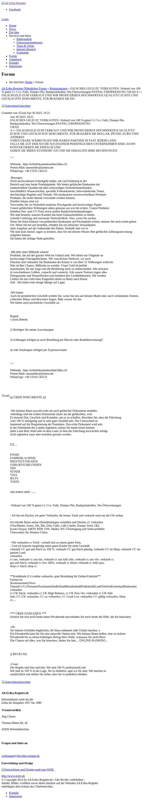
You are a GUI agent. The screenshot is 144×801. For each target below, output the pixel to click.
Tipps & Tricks (25, 45)
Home (12, 25)
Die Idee (14, 32)
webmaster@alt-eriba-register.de (21, 755)
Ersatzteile (22, 52)
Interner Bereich (26, 49)
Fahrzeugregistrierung (29, 42)
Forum (13, 56)
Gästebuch (15, 59)
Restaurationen (58, 88)
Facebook (15, 9)
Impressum (15, 66)
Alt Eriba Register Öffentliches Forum (24, 88)
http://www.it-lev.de (13, 776)
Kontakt (14, 62)
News (12, 29)
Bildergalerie (24, 39)
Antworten (24, 105)
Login (5, 19)
